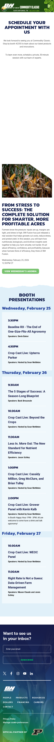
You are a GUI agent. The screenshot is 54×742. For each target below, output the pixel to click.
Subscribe (27, 659)
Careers (39, 702)
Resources (38, 697)
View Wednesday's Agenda (20, 271)
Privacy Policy (9, 719)
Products (22, 697)
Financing (23, 702)
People (7, 697)
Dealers (8, 702)
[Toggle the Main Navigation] (49, 6)
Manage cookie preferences (15, 722)
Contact (8, 706)
